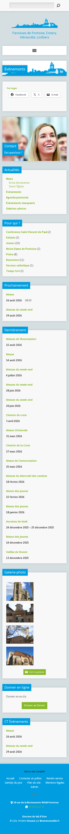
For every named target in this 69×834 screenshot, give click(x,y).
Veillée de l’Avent (16, 552)
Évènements (14, 69)
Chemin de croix (16, 415)
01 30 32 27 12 (36, 806)
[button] (19, 591)
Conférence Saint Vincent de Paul (26, 232)
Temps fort (13, 271)
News (9, 178)
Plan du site (33, 782)
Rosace (31, 820)
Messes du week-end (19, 309)
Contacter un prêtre (30, 778)
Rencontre (12, 259)
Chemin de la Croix (18, 445)
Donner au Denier (34, 705)
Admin (34, 786)
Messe (10, 294)
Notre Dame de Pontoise (21, 248)
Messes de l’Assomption (21, 339)
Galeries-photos (16, 208)
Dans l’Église (16, 186)
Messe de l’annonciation (21, 460)
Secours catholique (18, 265)
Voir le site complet (34, 771)
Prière (10, 254)
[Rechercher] (58, 5)
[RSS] (34, 794)
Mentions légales (54, 782)
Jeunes (10, 243)
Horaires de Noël (16, 521)
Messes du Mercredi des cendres (26, 476)
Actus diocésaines (19, 182)
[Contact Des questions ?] (34, 159)
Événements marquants (20, 203)
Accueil (10, 778)
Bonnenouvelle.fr (49, 820)
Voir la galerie (36, 672)
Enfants (10, 237)
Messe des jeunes (17, 491)
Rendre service (54, 778)
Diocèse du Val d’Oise (34, 816)
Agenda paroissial (17, 197)
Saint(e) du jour (13, 782)
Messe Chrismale (16, 430)
